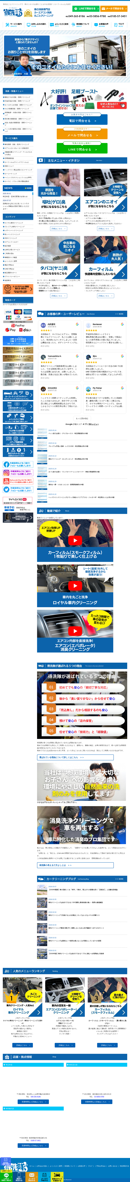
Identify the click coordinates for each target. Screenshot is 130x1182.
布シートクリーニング (14, 234)
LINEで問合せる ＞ (83, 147)
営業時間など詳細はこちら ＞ (34, 1102)
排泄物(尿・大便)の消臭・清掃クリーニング (18, 114)
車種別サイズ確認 (11, 257)
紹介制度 (8, 246)
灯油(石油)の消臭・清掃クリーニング (17, 101)
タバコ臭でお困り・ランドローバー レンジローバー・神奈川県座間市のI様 (74, 472)
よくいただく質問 (11, 261)
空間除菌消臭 (9, 158)
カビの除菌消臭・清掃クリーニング (18, 109)
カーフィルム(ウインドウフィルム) (17, 162)
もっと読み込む (82, 418)
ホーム (31, 1166)
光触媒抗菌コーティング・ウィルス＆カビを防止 (18, 153)
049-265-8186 (36, 1097)
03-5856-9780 (99, 1097)
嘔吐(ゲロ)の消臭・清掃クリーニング (17, 97)
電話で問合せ (10, 265)
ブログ (90, 1166)
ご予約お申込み (100, 1166)
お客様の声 (81, 1166)
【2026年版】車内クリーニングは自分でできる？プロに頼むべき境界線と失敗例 (76, 953)
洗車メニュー (9, 166)
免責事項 (8, 280)
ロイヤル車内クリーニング (14, 223)
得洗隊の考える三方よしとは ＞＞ (55, 865)
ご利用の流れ (9, 253)
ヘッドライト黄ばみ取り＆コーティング (18, 170)
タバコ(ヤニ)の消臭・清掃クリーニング (18, 105)
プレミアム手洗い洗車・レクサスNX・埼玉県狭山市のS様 (68, 446)
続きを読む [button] (45, 346)
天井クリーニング (14, 238)
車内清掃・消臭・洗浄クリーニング (17, 144)
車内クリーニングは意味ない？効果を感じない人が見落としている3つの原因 (74, 941)
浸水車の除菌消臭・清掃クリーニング (18, 119)
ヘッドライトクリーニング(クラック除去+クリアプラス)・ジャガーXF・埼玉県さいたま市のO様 (81, 497)
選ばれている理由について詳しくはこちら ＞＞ (61, 757)
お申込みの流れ (42, 1166)
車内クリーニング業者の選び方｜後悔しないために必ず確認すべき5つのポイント (76, 928)
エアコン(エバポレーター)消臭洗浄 (17, 148)
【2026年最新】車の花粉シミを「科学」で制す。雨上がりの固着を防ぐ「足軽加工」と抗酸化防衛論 (83, 890)
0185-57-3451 (36, 1141)
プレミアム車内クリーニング (15, 227)
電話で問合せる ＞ (83, 118)
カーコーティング (11, 174)
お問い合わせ (112, 1166)
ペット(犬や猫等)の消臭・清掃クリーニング (18, 130)
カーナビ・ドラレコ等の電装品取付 (17, 181)
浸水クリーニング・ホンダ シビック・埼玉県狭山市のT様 (68, 459)
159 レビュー (93, 424)
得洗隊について (69, 1166)
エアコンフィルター (14, 242)
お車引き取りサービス (14, 250)
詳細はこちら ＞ (59, 229)
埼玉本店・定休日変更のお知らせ (15, 196)
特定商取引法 (124, 1166)
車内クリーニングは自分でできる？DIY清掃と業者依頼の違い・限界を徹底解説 (75, 902)
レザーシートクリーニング (14, 230)
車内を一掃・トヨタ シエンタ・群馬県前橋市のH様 (66, 484)
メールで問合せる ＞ (83, 133)
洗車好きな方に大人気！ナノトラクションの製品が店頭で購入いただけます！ (16, 206)
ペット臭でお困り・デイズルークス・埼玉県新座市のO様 (68, 433)
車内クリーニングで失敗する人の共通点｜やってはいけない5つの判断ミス (74, 915)
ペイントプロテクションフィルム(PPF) (18, 177)
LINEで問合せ (10, 269)
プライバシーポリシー (12, 276)
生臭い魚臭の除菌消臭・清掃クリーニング (18, 124)
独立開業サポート (11, 273)
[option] (65, 56)
